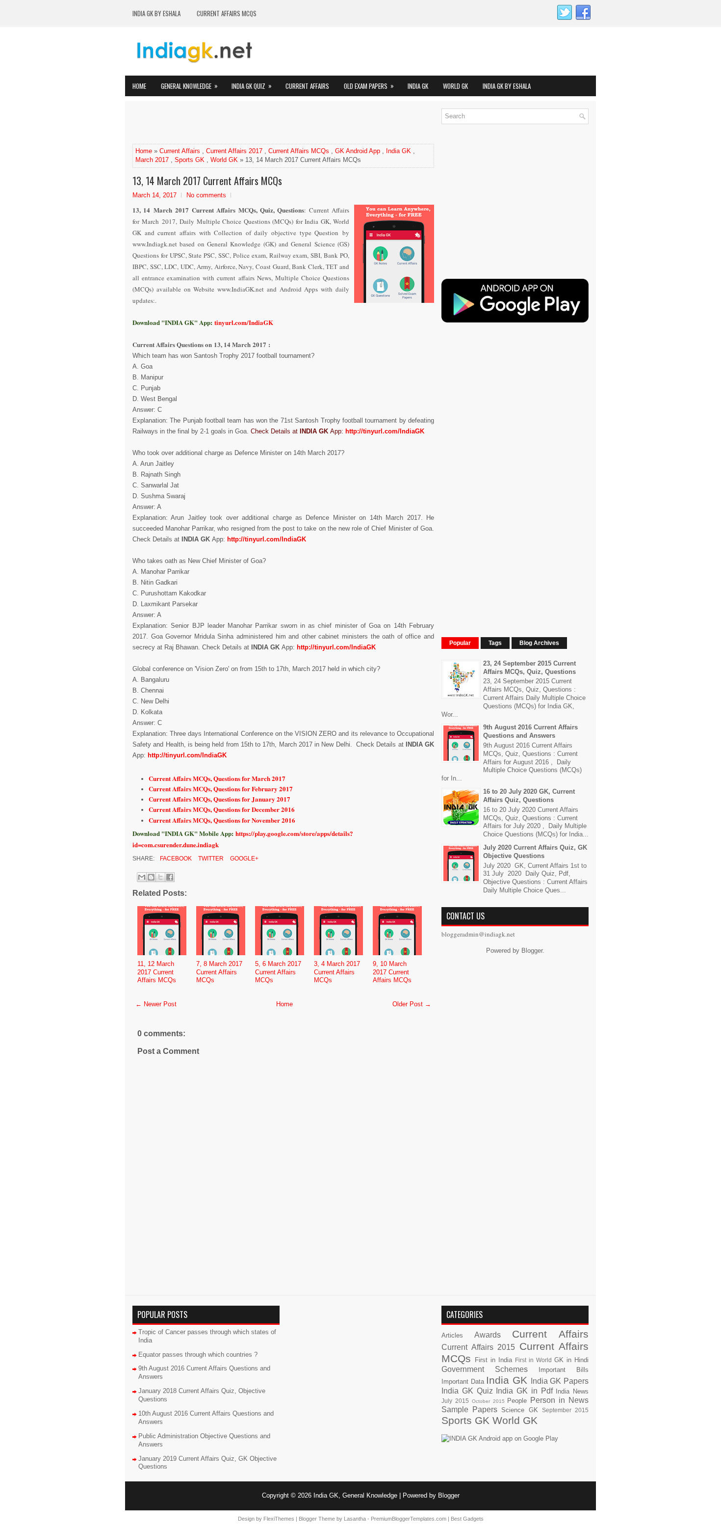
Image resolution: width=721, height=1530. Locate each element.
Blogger (531, 950)
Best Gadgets (467, 1519)
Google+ (243, 858)
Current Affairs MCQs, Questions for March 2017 (217, 778)
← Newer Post (156, 1004)
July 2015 (455, 1400)
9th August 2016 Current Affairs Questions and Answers (530, 731)
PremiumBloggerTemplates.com (408, 1519)
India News (572, 1391)
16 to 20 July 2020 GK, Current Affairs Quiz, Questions (529, 796)
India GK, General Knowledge (355, 1495)
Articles (452, 1335)
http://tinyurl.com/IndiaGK (384, 431)
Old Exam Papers (369, 86)
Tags (495, 643)
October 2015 (488, 1401)
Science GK (519, 1410)
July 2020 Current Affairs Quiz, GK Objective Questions (535, 851)
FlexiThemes (278, 1519)
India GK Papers (560, 1381)
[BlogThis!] (151, 877)
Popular (460, 643)
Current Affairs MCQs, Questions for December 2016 (222, 809)
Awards (487, 1335)
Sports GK (190, 159)
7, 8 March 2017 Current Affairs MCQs (219, 972)
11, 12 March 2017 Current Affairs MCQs (156, 972)
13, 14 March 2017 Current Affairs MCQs (207, 180)
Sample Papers (469, 1409)
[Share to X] (160, 877)
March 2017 (152, 159)
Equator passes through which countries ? (198, 1354)
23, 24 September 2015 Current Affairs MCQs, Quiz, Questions (529, 667)
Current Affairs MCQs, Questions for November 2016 (222, 820)
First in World (533, 1360)
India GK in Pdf (524, 1391)
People (517, 1400)
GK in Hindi (571, 1360)
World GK (455, 86)
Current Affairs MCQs (227, 13)
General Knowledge (189, 86)
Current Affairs (307, 86)
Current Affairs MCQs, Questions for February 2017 (221, 788)
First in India (493, 1360)
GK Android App (357, 151)
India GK (418, 86)
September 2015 (565, 1410)
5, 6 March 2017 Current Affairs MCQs (278, 972)
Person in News (559, 1400)
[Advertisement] (247, 123)
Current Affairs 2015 (478, 1347)
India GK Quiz (252, 86)
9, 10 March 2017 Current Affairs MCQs (392, 972)
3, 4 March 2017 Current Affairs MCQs (337, 972)
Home (139, 86)
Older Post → (411, 1004)
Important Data (462, 1381)
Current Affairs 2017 (234, 151)
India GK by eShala (156, 13)
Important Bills (564, 1369)
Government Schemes (484, 1369)
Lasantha (355, 1519)
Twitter (210, 858)
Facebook (175, 858)
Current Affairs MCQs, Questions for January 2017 (219, 799)
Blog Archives (539, 643)
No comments (206, 195)
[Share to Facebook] (170, 877)
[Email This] (142, 877)
